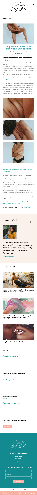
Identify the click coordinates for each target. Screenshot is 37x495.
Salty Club (18, 456)
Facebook (30, 467)
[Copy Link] (20, 493)
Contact (18, 461)
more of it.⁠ (5, 80)
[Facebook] (31, 493)
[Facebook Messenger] (34, 493)
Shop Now (5, 375)
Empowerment (23, 51)
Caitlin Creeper (15, 51)
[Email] (23, 493)
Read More (5, 293)
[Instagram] (28, 493)
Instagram (28, 467)
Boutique (18, 459)
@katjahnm (28, 207)
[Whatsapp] (25, 493)
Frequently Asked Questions (18, 453)
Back (5, 14)
